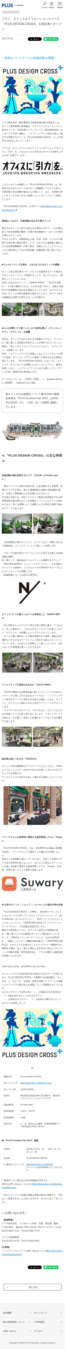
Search (45, 7)
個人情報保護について (14, 1322)
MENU (60, 7)
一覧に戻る (32, 1287)
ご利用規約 (39, 1322)
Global (51, 7)
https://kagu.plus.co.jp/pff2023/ (39, 1164)
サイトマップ (40, 1313)
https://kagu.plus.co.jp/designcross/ (35, 1083)
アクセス (38, 1331)
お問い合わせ (9, 1331)
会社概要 (7, 1313)
